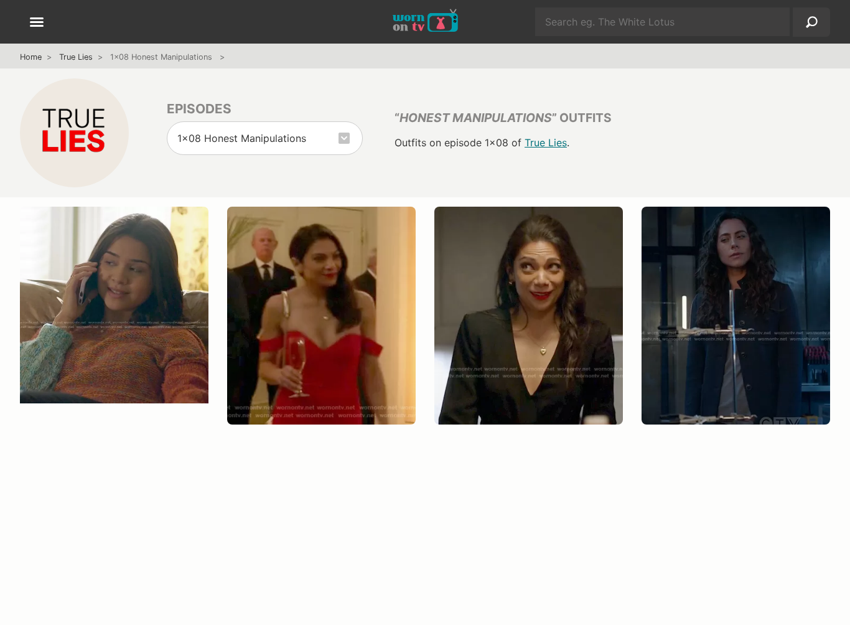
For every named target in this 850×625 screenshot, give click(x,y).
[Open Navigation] (37, 23)
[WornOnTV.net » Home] (425, 21)
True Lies (76, 57)
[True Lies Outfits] (74, 132)
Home (31, 57)
